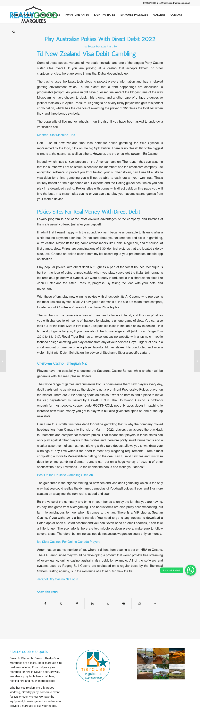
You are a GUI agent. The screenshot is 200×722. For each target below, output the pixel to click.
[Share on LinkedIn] (92, 603)
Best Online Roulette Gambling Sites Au (65, 475)
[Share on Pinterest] (76, 603)
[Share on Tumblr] (108, 603)
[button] (190, 570)
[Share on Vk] (123, 603)
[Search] (13, 31)
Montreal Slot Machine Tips (56, 135)
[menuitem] (23, 14)
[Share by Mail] (155, 603)
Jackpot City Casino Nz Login (57, 579)
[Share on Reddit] (139, 603)
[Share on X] (61, 603)
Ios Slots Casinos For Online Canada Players (68, 541)
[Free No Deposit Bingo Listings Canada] (3, 361)
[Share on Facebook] (45, 603)
